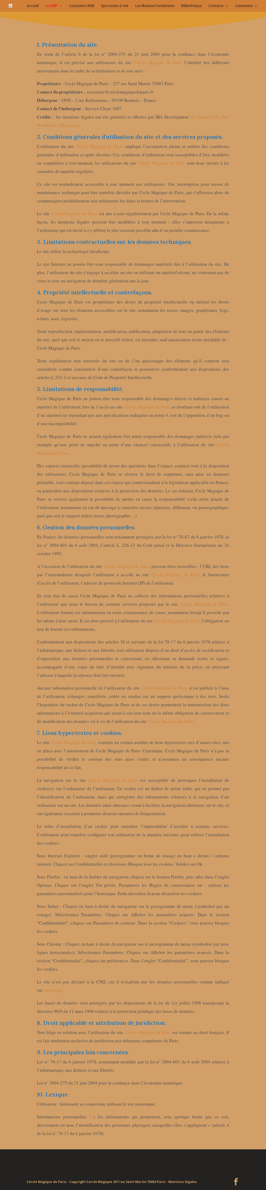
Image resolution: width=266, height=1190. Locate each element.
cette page (53, 990)
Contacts (215, 6)
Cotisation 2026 (81, 6)
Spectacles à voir (114, 6)
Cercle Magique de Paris (158, 62)
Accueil (32, 6)
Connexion (243, 6)
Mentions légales (182, 1182)
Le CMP (51, 6)
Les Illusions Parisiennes (154, 6)
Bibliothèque (191, 6)
